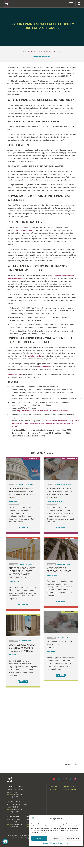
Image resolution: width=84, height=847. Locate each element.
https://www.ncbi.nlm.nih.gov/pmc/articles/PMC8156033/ (42, 411)
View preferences (73, 838)
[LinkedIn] (71, 778)
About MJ (53, 786)
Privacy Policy (63, 843)
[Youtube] (55, 779)
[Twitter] (67, 779)
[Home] (6, 3)
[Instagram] (63, 779)
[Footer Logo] (9, 779)
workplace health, (34, 356)
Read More (23, 528)
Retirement (46, 56)
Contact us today (14, 374)
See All (69, 764)
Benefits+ (37, 56)
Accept (39, 838)
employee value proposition (21, 230)
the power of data (44, 366)
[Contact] (75, 779)
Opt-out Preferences (50, 843)
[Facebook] (59, 779)
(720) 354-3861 (18, 824)
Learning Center (70, 786)
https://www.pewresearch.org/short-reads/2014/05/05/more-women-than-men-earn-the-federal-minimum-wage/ (45, 423)
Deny (56, 838)
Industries (54, 789)
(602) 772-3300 (17, 809)
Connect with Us (70, 789)
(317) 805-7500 (17, 794)
